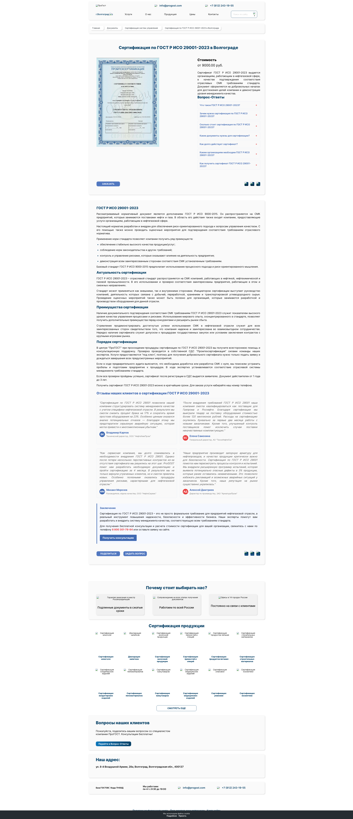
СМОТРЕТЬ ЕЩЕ (176, 708)
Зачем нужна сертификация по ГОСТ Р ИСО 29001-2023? (228, 115)
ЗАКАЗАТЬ (108, 183)
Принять (182, 816)
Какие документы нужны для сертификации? (228, 135)
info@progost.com (170, 5)
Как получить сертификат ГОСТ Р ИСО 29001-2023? (228, 165)
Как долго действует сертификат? (228, 144)
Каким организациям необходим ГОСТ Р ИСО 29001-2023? (228, 154)
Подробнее (172, 816)
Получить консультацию (118, 537)
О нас (148, 14)
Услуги (128, 14)
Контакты (213, 14)
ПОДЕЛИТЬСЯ (108, 553)
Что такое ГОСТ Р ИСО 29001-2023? (228, 105)
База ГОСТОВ (102, 788)
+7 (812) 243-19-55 (222, 5)
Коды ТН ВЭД (117, 788)
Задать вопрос (135, 553)
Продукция (170, 14)
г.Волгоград (102, 14)
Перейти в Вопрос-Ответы (113, 743)
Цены (192, 14)
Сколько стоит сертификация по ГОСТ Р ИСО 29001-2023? (228, 126)
